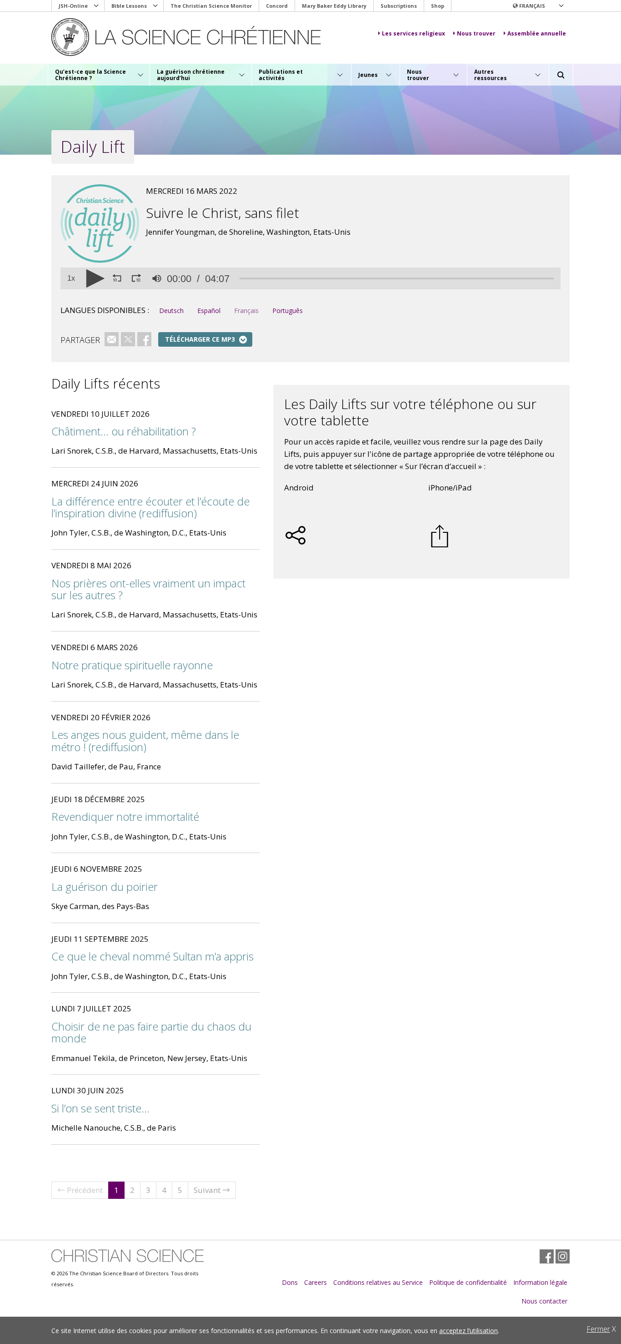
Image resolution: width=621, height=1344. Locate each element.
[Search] (561, 75)
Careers (315, 1282)
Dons (290, 1282)
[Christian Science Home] (186, 37)
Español (208, 310)
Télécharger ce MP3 (200, 339)
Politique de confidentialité (468, 1282)
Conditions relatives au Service (378, 1282)
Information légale (540, 1282)
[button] (538, 6)
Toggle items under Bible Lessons (155, 6)
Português (287, 310)
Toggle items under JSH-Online (96, 6)
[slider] (396, 279)
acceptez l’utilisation (468, 1330)
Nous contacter (544, 1301)
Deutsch (171, 310)
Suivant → (212, 1190)
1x (71, 278)
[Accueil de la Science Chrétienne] (127, 1255)
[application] (310, 278)
